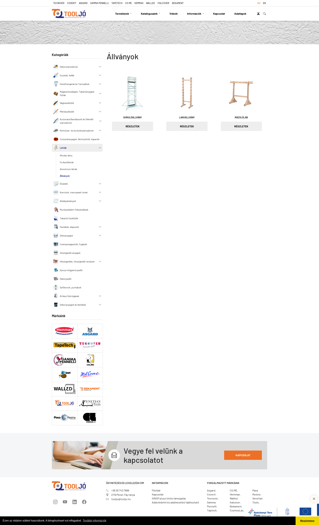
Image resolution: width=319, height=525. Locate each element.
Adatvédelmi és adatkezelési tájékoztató (175, 502)
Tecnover (58, 3)
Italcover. (235, 502)
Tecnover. (212, 498)
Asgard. (211, 490)
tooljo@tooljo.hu (121, 499)
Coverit (71, 3)
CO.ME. (234, 490)
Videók (173, 13)
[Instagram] (55, 501)
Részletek (133, 126)
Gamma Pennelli (99, 3)
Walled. (234, 498)
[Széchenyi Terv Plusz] (281, 514)
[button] (77, 67)
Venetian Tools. (257, 500)
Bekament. (236, 506)
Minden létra (66, 155)
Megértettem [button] (307, 520)
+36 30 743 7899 (120, 490)
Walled (150, 3)
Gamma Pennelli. (212, 504)
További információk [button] (94, 520)
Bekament (178, 3)
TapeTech (116, 3)
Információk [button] (194, 13)
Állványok (65, 176)
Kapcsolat (219, 13)
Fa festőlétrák (67, 162)
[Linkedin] (74, 501)
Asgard (83, 3)
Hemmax (138, 3)
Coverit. (211, 494)
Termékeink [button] (122, 13)
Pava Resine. (256, 492)
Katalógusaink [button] (149, 13)
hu (258, 3)
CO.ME (128, 3)
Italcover (163, 3)
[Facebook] (84, 501)
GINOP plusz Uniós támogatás (169, 498)
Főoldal (156, 490)
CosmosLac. (237, 510)
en (264, 3)
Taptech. (212, 510)
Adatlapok (240, 13)
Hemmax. (235, 494)
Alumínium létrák (68, 169)
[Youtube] (64, 501)
